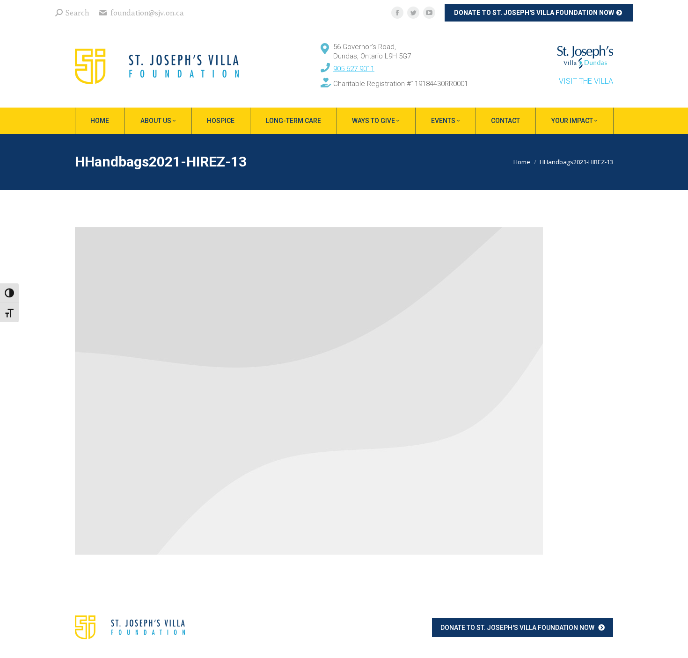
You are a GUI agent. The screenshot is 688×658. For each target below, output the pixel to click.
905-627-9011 (353, 69)
